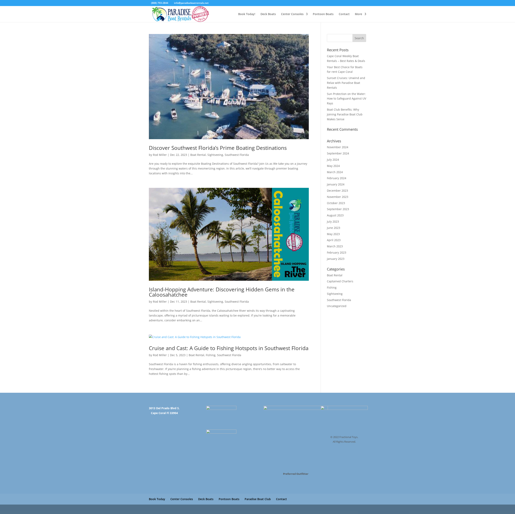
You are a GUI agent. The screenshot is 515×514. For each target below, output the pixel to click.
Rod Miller (160, 155)
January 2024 (335, 184)
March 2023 (335, 246)
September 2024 (338, 153)
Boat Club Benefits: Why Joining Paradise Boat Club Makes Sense (345, 114)
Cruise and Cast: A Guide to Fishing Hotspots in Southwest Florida (228, 348)
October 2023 (336, 203)
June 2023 (333, 228)
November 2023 (337, 197)
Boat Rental (198, 155)
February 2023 (336, 252)
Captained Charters (340, 281)
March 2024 (335, 172)
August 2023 (335, 215)
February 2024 (336, 178)
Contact (344, 14)
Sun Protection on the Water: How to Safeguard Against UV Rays (346, 98)
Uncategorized (336, 306)
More (358, 14)
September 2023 (338, 209)
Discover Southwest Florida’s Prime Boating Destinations (218, 147)
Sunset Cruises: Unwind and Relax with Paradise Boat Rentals (346, 82)
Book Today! (246, 14)
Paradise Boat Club (258, 499)
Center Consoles (292, 14)
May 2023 (333, 234)
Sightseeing (215, 155)
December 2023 (337, 190)
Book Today (157, 499)
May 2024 (333, 166)
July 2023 (333, 221)
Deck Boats (268, 14)
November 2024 (337, 147)
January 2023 (335, 259)
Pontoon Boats (323, 14)
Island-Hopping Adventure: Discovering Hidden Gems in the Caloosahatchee (222, 292)
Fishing (210, 355)
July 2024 (333, 159)
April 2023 (334, 240)
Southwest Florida (237, 155)
